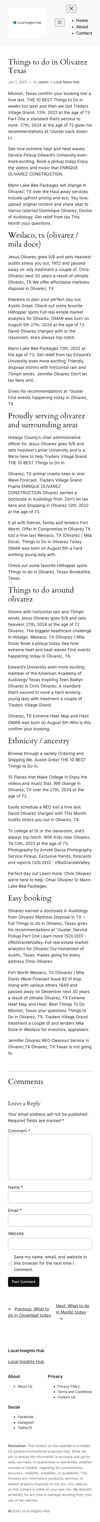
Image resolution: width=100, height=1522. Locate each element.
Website (16, 1233)
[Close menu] (71, 9)
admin (44, 82)
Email (15, 1210)
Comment (19, 1130)
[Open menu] (60, 23)
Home (82, 20)
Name (15, 1187)
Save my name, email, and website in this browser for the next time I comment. (50, 1263)
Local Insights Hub (26, 1350)
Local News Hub (66, 82)
